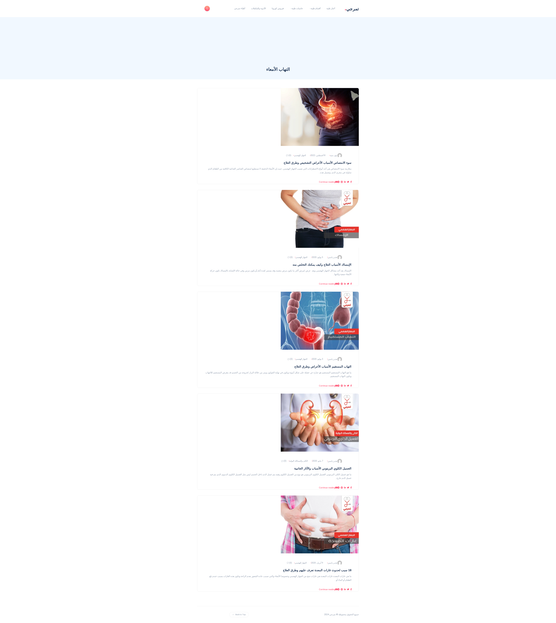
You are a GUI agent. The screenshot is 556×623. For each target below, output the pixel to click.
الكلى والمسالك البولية (298, 461)
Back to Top (240, 614)
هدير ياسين (332, 257)
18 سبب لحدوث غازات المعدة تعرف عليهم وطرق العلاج (317, 570)
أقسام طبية (316, 8)
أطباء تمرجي (239, 8)
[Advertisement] (278, 44)
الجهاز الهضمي (300, 155)
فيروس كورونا (278, 8)
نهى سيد (333, 155)
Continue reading (327, 182)
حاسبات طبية (297, 8)
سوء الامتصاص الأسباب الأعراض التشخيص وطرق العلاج (317, 162)
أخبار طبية (331, 8)
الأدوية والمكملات (258, 8)
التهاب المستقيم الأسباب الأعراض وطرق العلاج (322, 366)
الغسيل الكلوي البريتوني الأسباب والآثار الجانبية (322, 468)
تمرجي (352, 8)
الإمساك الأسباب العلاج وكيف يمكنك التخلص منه (322, 264)
